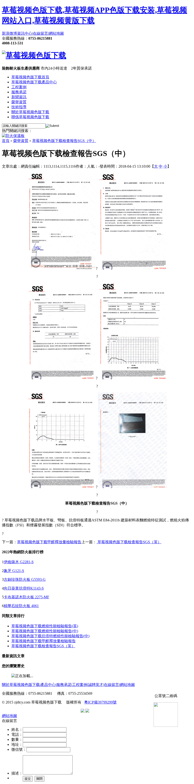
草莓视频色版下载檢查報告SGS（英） (129, 542)
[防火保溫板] (13, 136)
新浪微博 (9, 33)
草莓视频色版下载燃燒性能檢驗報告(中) (44, 631)
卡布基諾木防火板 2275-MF (26, 597)
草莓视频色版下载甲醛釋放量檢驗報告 (49, 542)
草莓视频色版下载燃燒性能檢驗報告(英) (44, 626)
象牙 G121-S (14, 571)
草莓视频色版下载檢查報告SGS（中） (64, 141)
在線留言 (40, 33)
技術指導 (18, 107)
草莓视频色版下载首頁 (30, 77)
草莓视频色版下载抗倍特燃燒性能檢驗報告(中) (50, 636)
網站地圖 (56, 33)
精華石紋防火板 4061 (21, 606)
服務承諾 (18, 92)
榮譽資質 (18, 102)
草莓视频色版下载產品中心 (34, 82)
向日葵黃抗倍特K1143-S (24, 588)
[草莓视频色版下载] (34, 55)
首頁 (5, 141)
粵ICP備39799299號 (100, 702)
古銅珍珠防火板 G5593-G (25, 579)
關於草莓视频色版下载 (30, 112)
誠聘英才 (95, 685)
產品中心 (48, 685)
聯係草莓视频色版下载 (30, 117)
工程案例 (18, 87)
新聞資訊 (18, 97)
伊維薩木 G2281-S (19, 562)
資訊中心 (24, 33)
